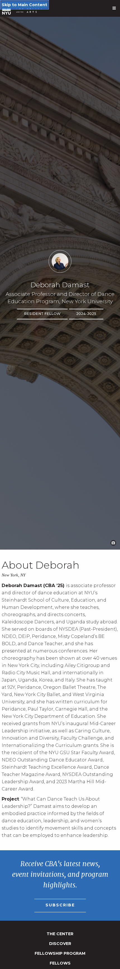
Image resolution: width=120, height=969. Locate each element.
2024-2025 (86, 314)
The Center (60, 933)
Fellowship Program (60, 953)
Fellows (60, 963)
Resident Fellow (42, 314)
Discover (60, 943)
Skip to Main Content (24, 4)
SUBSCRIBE (60, 905)
